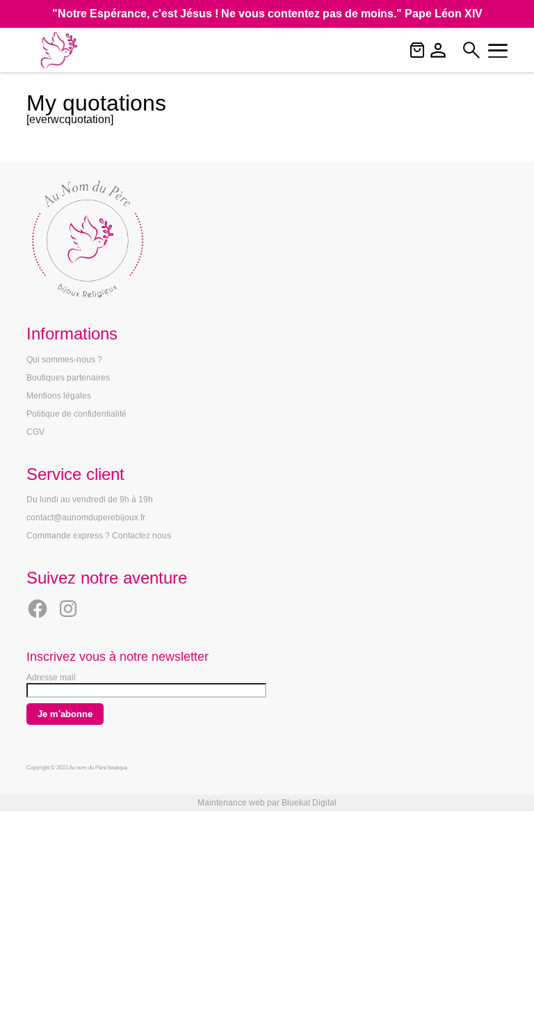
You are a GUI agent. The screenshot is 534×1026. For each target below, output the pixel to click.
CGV (35, 432)
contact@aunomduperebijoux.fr (85, 517)
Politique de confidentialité (76, 414)
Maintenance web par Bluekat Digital (267, 803)
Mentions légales (58, 396)
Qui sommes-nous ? (64, 359)
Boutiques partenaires (68, 378)
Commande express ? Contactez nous (98, 535)
